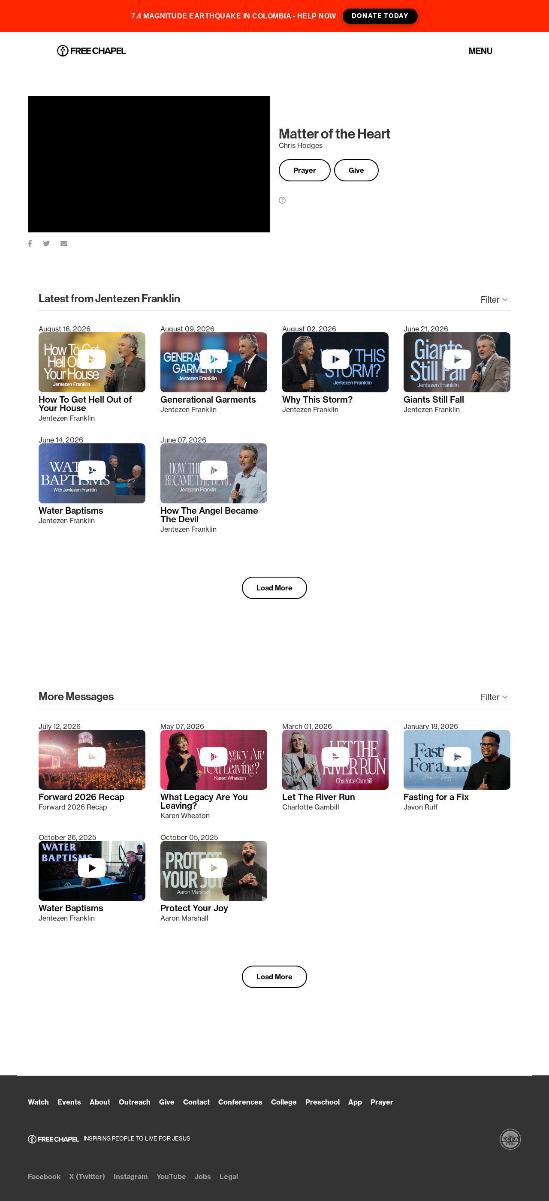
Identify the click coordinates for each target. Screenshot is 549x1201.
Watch (38, 1102)
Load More (274, 588)
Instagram (131, 1176)
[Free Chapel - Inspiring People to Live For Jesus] (91, 51)
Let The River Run (318, 797)
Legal (229, 1176)
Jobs (203, 1176)
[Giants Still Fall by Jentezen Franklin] (457, 389)
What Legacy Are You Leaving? (204, 801)
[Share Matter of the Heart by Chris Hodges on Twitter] (51, 242)
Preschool (322, 1102)
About (100, 1102)
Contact (196, 1102)
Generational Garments (208, 399)
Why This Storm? (317, 399)
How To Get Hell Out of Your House (85, 403)
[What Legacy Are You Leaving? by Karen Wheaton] (213, 787)
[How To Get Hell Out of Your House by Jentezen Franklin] (92, 389)
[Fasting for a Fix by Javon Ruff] (457, 787)
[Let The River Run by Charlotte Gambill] (335, 787)
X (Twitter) (87, 1176)
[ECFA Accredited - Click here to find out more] (510, 1139)
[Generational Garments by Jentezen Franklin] (213, 389)
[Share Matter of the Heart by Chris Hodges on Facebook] (35, 242)
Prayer (304, 170)
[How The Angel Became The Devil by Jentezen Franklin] (213, 501)
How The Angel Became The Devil (209, 515)
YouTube (171, 1176)
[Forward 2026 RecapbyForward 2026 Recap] (92, 787)
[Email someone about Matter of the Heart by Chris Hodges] (69, 242)
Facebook (44, 1176)
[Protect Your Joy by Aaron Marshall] (213, 898)
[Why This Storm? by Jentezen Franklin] (335, 389)
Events (69, 1102)
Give (356, 170)
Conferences (240, 1102)
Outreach (135, 1102)
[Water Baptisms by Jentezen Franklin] (92, 501)
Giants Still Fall (434, 399)
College (284, 1102)
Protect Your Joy (194, 908)
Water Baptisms (71, 510)
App (355, 1102)
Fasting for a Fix (436, 797)
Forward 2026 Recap (81, 797)
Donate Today (380, 16)
